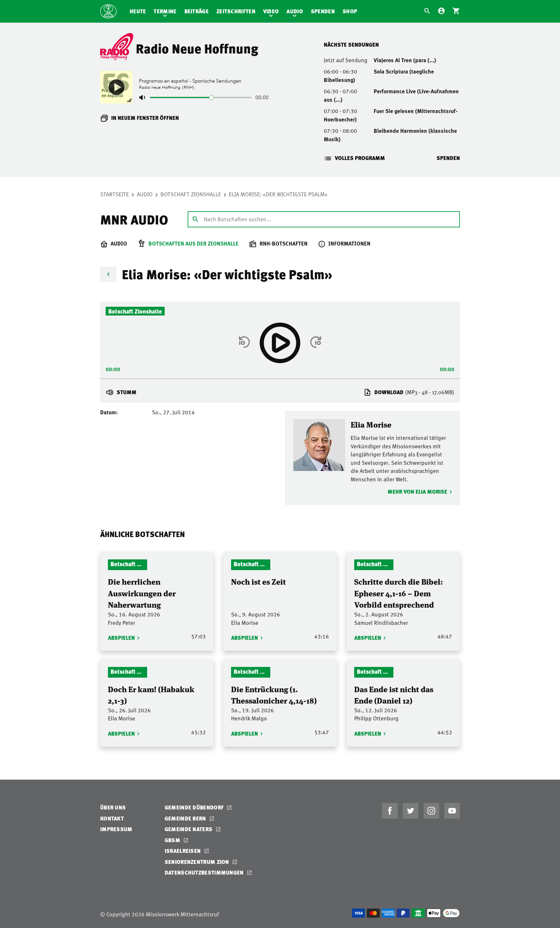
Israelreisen (183, 851)
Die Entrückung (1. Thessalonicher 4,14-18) (274, 694)
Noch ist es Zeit (258, 581)
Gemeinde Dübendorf (195, 807)
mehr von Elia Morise (417, 491)
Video (271, 11)
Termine (165, 11)
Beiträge (196, 11)
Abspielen (121, 638)
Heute (138, 11)
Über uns (113, 807)
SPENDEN (448, 158)
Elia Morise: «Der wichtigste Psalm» (278, 194)
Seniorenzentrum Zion (197, 862)
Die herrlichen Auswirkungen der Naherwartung (142, 593)
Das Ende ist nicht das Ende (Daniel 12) (393, 694)
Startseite (114, 194)
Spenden (323, 11)
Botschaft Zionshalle (190, 194)
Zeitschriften (235, 11)
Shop (350, 11)
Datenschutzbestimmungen (205, 872)
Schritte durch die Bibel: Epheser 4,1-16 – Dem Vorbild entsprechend (398, 593)
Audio (294, 11)
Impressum (116, 829)
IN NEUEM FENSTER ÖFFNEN (145, 118)
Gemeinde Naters (189, 829)
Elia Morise (371, 424)
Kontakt (112, 818)
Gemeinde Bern (186, 818)
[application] (280, 376)
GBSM (173, 840)
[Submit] (195, 219)
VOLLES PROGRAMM (360, 158)
